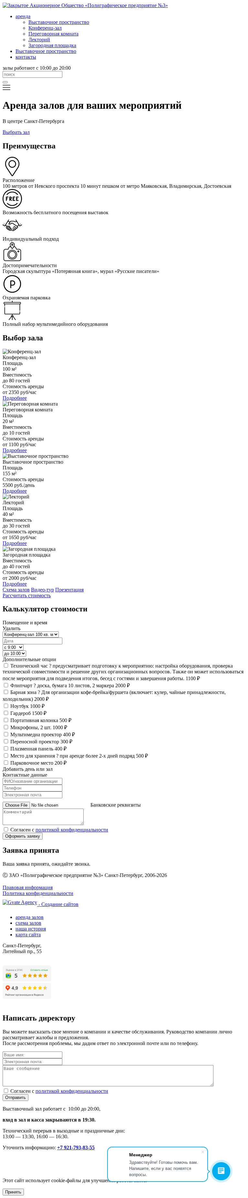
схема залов (28, 923)
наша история (31, 928)
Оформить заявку (22, 836)
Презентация (69, 589)
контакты (26, 57)
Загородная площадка (52, 45)
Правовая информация (28, 887)
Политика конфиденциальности (38, 893)
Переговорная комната (53, 33)
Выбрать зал (16, 132)
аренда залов (30, 917)
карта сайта (28, 934)
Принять (13, 1192)
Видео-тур (42, 589)
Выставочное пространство (58, 22)
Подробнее (15, 398)
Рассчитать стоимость (27, 595)
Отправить (15, 1097)
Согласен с (59, 829)
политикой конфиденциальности (72, 829)
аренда (23, 16)
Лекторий (39, 39)
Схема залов (16, 589)
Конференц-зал (45, 28)
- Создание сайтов (57, 904)
